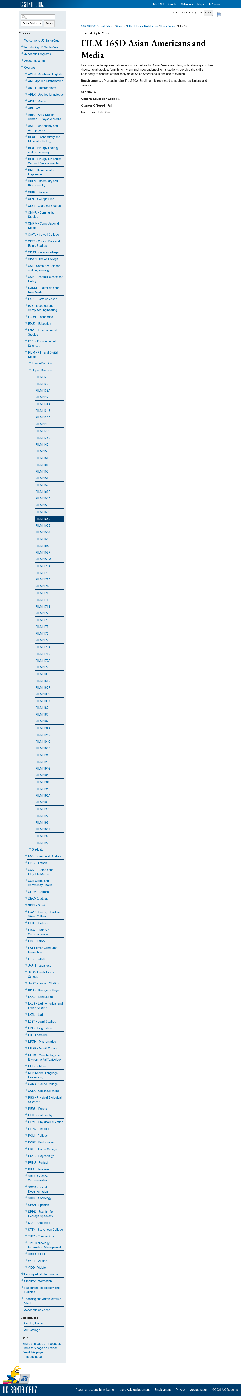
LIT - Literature (38, 1035)
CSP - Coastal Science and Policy (45, 279)
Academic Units (34, 61)
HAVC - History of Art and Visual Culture (44, 914)
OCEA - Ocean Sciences (43, 1091)
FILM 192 (42, 721)
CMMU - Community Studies (41, 215)
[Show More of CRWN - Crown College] (26, 258)
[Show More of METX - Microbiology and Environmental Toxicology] (26, 1054)
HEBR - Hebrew (38, 923)
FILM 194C (43, 741)
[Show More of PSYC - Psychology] (26, 1155)
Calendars (187, 4)
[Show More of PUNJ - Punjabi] (26, 1162)
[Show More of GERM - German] (26, 891)
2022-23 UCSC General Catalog (97, 26)
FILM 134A (43, 404)
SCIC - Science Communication (38, 1178)
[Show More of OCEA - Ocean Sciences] (26, 1090)
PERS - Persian (38, 1108)
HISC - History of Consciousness (39, 932)
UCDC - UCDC (37, 1254)
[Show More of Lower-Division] (30, 363)
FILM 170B (43, 573)
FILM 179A (43, 660)
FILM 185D (43, 681)
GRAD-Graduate (38, 898)
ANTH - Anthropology (42, 88)
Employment (162, 1389)
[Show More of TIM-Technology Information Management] (26, 1242)
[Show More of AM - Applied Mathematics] (26, 80)
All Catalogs (32, 1330)
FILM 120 (42, 377)
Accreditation (198, 1389)
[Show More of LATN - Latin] (26, 1014)
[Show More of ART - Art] (26, 107)
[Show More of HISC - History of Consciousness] (26, 929)
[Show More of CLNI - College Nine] (26, 198)
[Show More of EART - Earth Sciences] (26, 298)
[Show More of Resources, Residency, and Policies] (22, 1287)
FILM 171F (43, 600)
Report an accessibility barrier (95, 1389)
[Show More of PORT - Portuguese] (26, 1142)
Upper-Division (42, 370)
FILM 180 (42, 674)
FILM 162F (43, 491)
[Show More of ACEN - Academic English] (26, 74)
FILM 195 (42, 789)
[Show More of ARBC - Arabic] (26, 100)
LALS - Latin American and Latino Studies (45, 1006)
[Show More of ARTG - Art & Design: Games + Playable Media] (26, 114)
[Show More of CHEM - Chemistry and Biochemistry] (26, 180)
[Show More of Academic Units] (22, 60)
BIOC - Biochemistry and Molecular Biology (44, 139)
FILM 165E (43, 525)
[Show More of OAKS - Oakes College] (26, 1083)
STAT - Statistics (39, 1223)
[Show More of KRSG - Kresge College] (26, 989)
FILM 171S (43, 606)
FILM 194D (43, 748)
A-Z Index (214, 4)
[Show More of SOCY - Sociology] (26, 1197)
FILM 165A (43, 498)
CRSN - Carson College (43, 252)
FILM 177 (42, 640)
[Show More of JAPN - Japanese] (26, 965)
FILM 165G (43, 532)
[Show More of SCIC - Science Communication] (26, 1175)
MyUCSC (158, 4)
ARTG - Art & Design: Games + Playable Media (44, 117)
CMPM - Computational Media (43, 226)
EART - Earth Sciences (42, 299)
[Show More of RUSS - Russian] (26, 1169)
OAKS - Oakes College (43, 1084)
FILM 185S (43, 694)
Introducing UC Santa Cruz (41, 47)
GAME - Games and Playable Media (40, 872)
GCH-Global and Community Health (40, 883)
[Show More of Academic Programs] (22, 53)
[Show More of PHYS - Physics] (26, 1128)
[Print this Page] (219, 15)
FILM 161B (43, 478)
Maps (200, 4)
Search (49, 23)
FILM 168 (42, 539)
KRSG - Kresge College (43, 990)
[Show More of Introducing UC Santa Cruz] (22, 47)
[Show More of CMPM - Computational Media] (26, 223)
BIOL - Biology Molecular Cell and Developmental (44, 161)
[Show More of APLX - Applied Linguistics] (26, 94)
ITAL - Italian (36, 959)
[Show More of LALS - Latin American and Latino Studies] (26, 1003)
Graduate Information (38, 1281)
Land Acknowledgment (135, 1389)
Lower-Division (42, 363)
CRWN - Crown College (43, 259)
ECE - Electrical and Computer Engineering (42, 308)
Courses (29, 67)
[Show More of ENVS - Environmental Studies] (26, 329)
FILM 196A (43, 795)
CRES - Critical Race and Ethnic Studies (44, 243)
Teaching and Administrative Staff (42, 1301)
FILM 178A (43, 647)
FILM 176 (42, 633)
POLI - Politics (38, 1135)
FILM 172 (42, 613)
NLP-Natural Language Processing (43, 1075)
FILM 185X (43, 701)
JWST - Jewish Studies (43, 983)
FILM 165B (43, 505)
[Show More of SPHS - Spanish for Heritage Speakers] (26, 1211)
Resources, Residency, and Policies (42, 1290)
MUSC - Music (37, 1066)
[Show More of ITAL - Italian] (26, 958)
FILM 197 (42, 816)
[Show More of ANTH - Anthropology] (26, 87)
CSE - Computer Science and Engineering (44, 268)
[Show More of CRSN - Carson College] (26, 252)
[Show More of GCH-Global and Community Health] (26, 880)
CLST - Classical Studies (44, 206)
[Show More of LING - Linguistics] (26, 1027)
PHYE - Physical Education (45, 1122)
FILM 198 (42, 822)
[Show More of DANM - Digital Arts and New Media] (26, 287)
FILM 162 (42, 485)
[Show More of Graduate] (30, 849)
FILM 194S (43, 782)
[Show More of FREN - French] (26, 862)
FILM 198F (43, 829)
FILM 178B (43, 654)
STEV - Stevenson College (45, 1229)
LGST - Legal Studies (42, 1021)
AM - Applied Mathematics (45, 81)
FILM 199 (42, 836)
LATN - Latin (36, 1014)
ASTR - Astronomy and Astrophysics (43, 128)
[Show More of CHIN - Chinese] (26, 191)
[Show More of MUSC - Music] (26, 1066)
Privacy (180, 1389)
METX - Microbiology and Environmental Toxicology (45, 1057)
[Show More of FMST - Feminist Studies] (26, 856)
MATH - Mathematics (42, 1041)
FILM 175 (42, 627)
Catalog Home (33, 1323)
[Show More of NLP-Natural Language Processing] (26, 1072)
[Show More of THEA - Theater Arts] (26, 1236)
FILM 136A (43, 417)
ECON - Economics (40, 317)
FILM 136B (43, 424)
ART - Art (34, 108)
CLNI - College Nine (41, 199)
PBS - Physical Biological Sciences (45, 1100)
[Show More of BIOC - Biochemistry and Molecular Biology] (26, 136)
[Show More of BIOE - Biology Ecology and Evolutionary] (26, 147)
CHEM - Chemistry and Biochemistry (43, 183)
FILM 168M (43, 559)
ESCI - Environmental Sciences (42, 343)
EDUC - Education (39, 323)
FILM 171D (43, 593)
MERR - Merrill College (43, 1048)
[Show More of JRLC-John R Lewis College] (26, 972)
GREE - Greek (37, 905)
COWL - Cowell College (43, 234)
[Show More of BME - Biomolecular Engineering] (26, 169)
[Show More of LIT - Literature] (26, 1034)
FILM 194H (43, 775)
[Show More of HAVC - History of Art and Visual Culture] (26, 911)
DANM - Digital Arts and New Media (43, 290)
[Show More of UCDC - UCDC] (26, 1253)
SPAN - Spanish (38, 1205)
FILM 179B (43, 667)
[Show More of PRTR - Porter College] (26, 1148)
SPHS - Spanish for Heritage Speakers (41, 1214)
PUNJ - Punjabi (38, 1162)
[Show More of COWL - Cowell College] (26, 234)
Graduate (37, 849)
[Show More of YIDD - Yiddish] (26, 1267)
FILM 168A (43, 546)
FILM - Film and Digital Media (43, 355)
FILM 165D (43, 519)
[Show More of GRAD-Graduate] (26, 898)
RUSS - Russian (38, 1169)
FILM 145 (42, 444)
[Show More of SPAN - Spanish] (26, 1204)
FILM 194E (43, 755)
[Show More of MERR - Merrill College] (26, 1048)
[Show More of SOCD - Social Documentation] (26, 1186)
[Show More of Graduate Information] (22, 1280)
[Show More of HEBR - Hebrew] (26, 922)
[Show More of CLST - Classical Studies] (26, 205)
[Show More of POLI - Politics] (26, 1135)
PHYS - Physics (38, 1129)
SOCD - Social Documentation (38, 1189)
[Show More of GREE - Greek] (26, 905)
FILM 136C (43, 431)
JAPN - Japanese (39, 965)
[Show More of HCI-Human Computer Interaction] (26, 947)
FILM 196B (43, 802)
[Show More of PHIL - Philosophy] (26, 1114)
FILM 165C (43, 512)
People (172, 4)
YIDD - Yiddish (37, 1267)
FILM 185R (43, 687)
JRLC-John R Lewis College (41, 974)
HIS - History (36, 941)
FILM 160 (42, 471)
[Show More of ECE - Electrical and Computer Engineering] (26, 305)
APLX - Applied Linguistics (46, 94)
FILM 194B (43, 735)
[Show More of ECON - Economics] (26, 316)
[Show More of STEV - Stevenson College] (26, 1229)
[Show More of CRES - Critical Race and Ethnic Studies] (26, 241)
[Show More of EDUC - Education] (26, 323)
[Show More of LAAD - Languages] (26, 996)
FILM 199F (43, 843)
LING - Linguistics (40, 1028)
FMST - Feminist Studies (44, 856)
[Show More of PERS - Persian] (26, 1108)
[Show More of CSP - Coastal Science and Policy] (26, 276)
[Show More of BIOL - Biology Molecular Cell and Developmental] (26, 158)
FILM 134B (43, 410)
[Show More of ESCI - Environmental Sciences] (26, 341)
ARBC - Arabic (37, 101)
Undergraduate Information (41, 1274)
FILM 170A (43, 566)
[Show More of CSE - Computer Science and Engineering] (26, 265)
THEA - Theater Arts (41, 1236)
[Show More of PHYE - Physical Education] (26, 1121)
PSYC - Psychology (41, 1156)
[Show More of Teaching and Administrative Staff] (22, 1298)
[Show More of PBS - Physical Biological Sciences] (26, 1097)
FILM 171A (43, 579)
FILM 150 (42, 451)
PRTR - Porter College (42, 1149)
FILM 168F (43, 552)
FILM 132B (43, 397)
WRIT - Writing (37, 1261)
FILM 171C (43, 586)
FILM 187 (42, 707)
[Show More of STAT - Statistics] (26, 1222)
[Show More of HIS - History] (26, 940)
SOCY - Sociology (39, 1198)
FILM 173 (42, 620)
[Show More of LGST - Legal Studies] (26, 1021)
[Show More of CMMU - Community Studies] (26, 212)
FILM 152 (42, 465)
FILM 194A (43, 728)
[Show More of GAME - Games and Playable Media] (26, 869)
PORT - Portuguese (41, 1142)
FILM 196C (43, 809)
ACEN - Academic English (45, 74)
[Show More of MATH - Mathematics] (26, 1041)
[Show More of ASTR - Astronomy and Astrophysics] (26, 125)
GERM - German (38, 892)
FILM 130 (42, 384)
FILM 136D (43, 438)
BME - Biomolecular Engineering (41, 172)
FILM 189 (42, 714)
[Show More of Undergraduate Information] (22, 1274)
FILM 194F (43, 762)
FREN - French (37, 863)
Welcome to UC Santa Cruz (41, 40)
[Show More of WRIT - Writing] (26, 1260)
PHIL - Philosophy (40, 1115)
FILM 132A (43, 390)
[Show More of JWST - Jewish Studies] (26, 983)
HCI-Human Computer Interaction (42, 950)
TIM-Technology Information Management (44, 1245)
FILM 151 (42, 458)
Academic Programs (37, 54)
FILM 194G (43, 768)
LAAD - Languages (40, 997)
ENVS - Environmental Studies (42, 332)
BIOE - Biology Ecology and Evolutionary (43, 150)
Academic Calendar (37, 1310)
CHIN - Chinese (38, 192)
